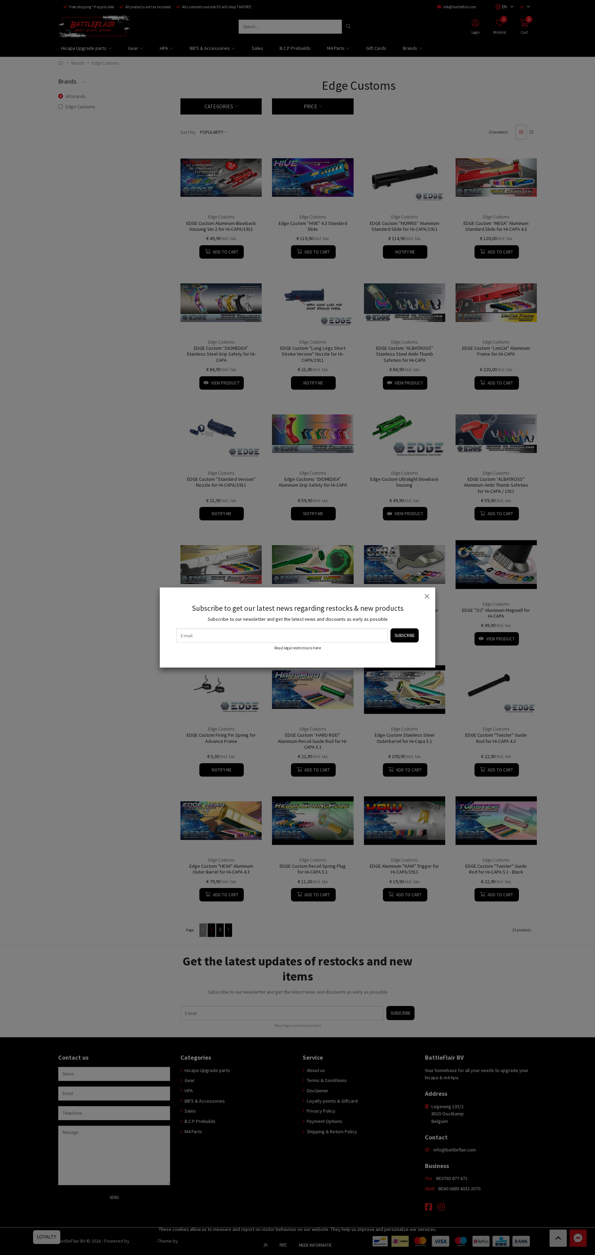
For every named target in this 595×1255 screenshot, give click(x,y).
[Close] (426, 596)
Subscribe (405, 635)
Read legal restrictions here (297, 648)
